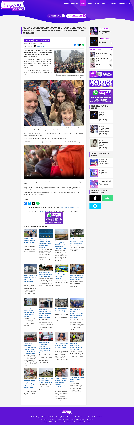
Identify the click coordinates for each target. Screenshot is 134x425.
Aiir (91, 422)
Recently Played (95, 49)
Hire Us (113, 3)
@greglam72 (40, 46)
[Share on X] (80, 45)
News (83, 3)
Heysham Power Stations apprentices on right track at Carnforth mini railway (77, 313)
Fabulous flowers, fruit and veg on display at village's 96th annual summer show (30, 383)
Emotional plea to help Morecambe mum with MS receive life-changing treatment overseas (61, 383)
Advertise (74, 3)
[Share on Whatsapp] (83, 45)
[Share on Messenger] (78, 45)
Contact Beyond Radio (38, 417)
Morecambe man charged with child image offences (45, 274)
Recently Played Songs (99, 107)
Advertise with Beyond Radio (93, 417)
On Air (90, 3)
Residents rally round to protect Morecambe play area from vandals (30, 241)
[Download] (111, 43)
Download (103, 119)
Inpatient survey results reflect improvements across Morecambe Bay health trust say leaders (30, 311)
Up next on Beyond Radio (100, 154)
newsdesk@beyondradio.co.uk (69, 207)
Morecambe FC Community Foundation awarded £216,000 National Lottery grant (45, 347)
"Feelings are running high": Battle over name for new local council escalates (60, 244)
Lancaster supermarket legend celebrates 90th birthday (76, 346)
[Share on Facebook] (75, 45)
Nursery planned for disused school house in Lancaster (46, 380)
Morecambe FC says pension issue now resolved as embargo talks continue (30, 279)
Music (97, 3)
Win (130, 3)
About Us (105, 3)
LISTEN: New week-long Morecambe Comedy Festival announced (61, 346)
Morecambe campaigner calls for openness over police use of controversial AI (45, 313)
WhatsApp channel (44, 211)
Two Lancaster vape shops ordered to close (77, 379)
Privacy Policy (60, 417)
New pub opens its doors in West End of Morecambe (76, 277)
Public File (50, 417)
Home (66, 3)
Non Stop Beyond (105, 31)
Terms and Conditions (74, 417)
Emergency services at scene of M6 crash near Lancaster (61, 275)
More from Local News (42, 40)
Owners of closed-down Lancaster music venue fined (61, 310)
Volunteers (122, 3)
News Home (29, 40)
